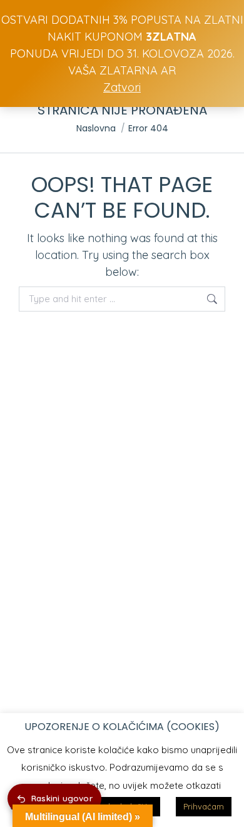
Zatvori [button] (122, 87)
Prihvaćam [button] (203, 806)
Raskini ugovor (62, 798)
